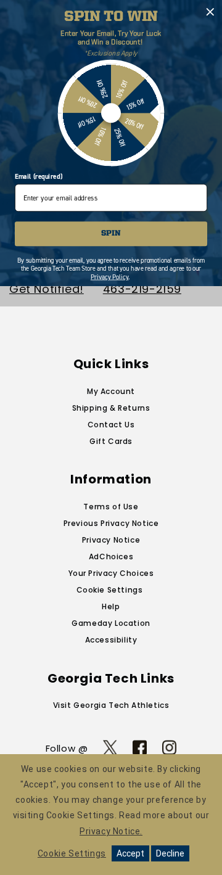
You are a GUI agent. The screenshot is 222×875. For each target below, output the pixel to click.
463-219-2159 (142, 289)
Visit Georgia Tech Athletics (111, 705)
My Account (111, 391)
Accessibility (111, 640)
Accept (130, 853)
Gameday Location (111, 623)
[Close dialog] (210, 12)
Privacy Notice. (111, 831)
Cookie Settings (109, 590)
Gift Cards (111, 441)
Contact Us (111, 424)
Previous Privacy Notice (111, 523)
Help (111, 606)
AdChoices (111, 556)
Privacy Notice (111, 540)
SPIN (110, 234)
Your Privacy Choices (111, 573)
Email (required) (38, 176)
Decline (170, 853)
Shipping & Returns (111, 408)
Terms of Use (110, 506)
